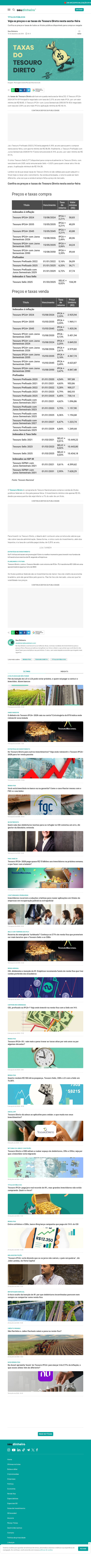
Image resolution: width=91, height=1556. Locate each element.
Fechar (83, 1549)
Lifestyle (10, 1542)
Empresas (11, 1479)
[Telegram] (28, 1449)
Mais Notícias (45, 1434)
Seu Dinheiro (13, 31)
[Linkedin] (18, 1449)
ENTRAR (79, 10)
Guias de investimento (16, 1508)
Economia (11, 1489)
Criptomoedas (13, 1474)
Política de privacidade (16, 1537)
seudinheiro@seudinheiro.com (26, 643)
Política (10, 1484)
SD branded (11, 1513)
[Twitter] (33, 1449)
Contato (10, 1533)
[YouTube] (13, 1449)
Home (9, 1459)
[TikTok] (23, 1449)
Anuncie (10, 1518)
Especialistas (12, 1498)
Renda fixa (27, 659)
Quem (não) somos (14, 1528)
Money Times (12, 1523)
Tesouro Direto (16, 490)
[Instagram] (8, 1449)
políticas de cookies (46, 1550)
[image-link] (45, 695)
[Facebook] (37, 1449)
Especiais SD (12, 1503)
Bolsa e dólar (12, 1469)
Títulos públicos (59, 659)
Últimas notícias (13, 1464)
